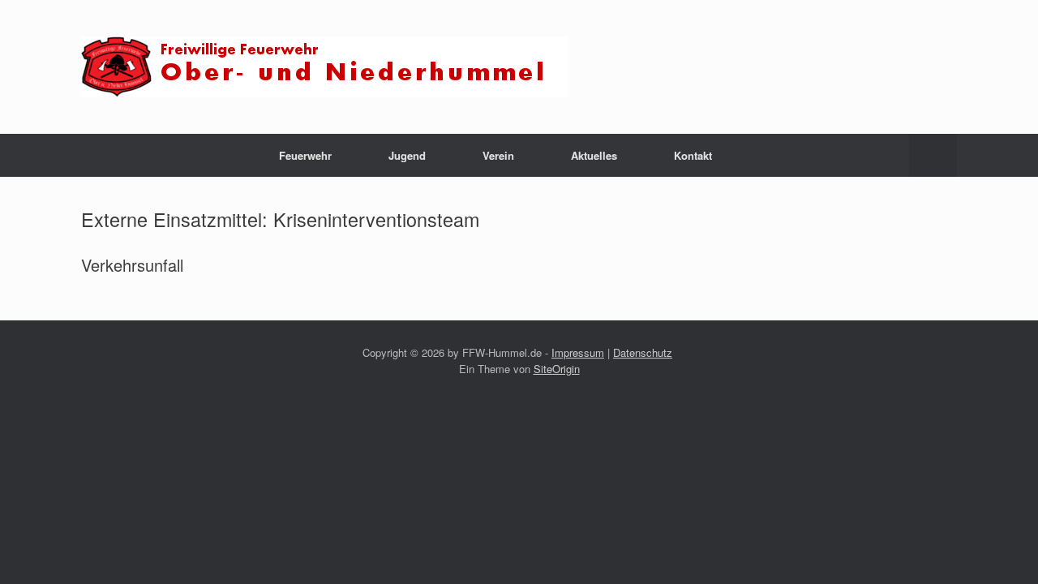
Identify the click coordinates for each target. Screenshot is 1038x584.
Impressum (577, 352)
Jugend (407, 155)
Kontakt (693, 155)
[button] (933, 155)
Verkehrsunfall (132, 265)
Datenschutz (642, 352)
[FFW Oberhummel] (324, 66)
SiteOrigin (557, 368)
